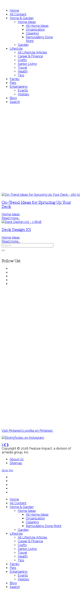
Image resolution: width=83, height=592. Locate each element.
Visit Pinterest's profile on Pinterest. (27, 431)
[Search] (3, 250)
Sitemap (16, 463)
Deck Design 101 (16, 230)
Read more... (11, 218)
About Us (17, 459)
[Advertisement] (41, 148)
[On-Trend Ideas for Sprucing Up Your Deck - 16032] (41, 195)
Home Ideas (11, 214)
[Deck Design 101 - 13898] (22, 222)
